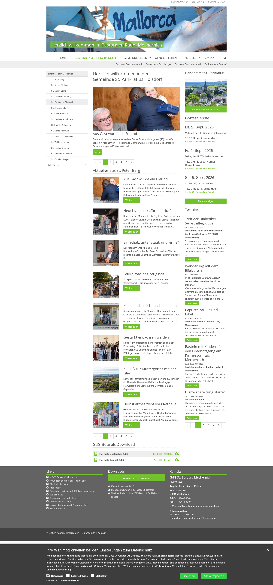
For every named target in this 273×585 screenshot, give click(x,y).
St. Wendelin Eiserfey (61, 96)
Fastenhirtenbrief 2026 (122, 486)
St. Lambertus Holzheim (62, 119)
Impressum (73, 532)
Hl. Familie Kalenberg (61, 124)
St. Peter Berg (57, 79)
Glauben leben (166, 58)
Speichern (189, 576)
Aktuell (190, 58)
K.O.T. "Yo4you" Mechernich (64, 477)
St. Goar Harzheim (59, 113)
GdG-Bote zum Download (136, 478)
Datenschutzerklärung (58, 569)
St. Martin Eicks (58, 90)
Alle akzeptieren (214, 576)
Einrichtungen (53, 164)
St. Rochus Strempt (60, 147)
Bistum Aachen (179, 1)
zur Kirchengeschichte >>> (206, 109)
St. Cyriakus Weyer (60, 159)
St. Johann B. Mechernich (63, 136)
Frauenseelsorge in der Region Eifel (68, 480)
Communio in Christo (60, 501)
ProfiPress (55, 487)
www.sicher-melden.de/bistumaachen (69, 505)
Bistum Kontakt (217, 1)
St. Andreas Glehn (59, 107)
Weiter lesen (131, 200)
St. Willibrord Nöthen (60, 142)
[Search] (223, 58)
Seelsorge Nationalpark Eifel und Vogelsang (72, 491)
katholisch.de (56, 494)
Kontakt (210, 58)
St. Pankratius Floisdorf (216, 64)
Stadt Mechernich (59, 484)
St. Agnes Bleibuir (59, 85)
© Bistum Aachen (55, 532)
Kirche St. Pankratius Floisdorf (200, 141)
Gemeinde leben (135, 58)
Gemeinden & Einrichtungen (95, 58)
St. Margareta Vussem (61, 153)
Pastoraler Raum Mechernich (129, 64)
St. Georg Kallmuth (60, 130)
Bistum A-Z (198, 1)
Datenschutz (89, 532)
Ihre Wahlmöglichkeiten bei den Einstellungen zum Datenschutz (99, 550)
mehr (97, 152)
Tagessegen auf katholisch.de (65, 498)
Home (63, 58)
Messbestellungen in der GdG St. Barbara (132, 489)
